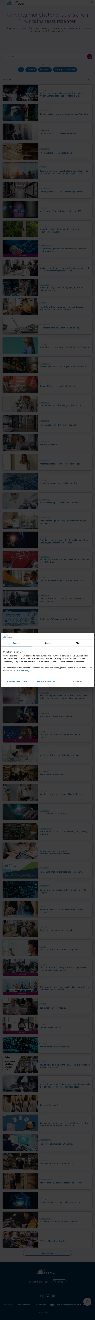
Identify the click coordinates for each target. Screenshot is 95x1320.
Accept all (77, 681)
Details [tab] (48, 643)
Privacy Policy (22, 670)
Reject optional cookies (17, 681)
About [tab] (78, 643)
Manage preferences (46, 681)
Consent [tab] (16, 643)
